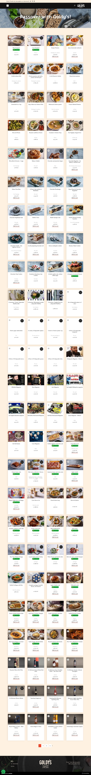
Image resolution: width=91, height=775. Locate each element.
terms (12, 766)
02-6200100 (14, 764)
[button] (32, 6)
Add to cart (55, 56)
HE (7, 5)
